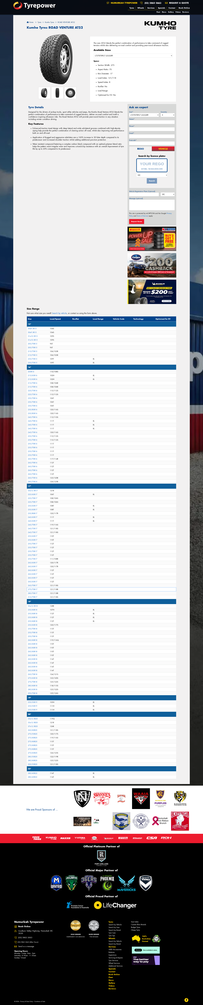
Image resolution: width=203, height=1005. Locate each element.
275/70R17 (32, 589)
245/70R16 (32, 417)
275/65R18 (32, 678)
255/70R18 (32, 629)
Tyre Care (112, 933)
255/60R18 (32, 614)
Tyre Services (113, 960)
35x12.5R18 (33, 606)
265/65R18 (32, 659)
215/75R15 (32, 351)
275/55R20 (32, 734)
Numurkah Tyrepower (123, 3)
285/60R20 (32, 760)
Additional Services (116, 966)
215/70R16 (32, 383)
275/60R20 (32, 738)
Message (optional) (136, 198)
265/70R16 (32, 459)
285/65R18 (32, 689)
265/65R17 (32, 563)
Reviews (185, 12)
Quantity (164, 112)
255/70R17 (32, 544)
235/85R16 (32, 410)
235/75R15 (32, 359)
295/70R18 (32, 693)
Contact (172, 8)
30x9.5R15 (32, 328)
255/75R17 (32, 559)
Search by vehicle (59, 313)
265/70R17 (32, 585)
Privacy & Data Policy (26, 1001)
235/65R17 (32, 506)
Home (31, 22)
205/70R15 (32, 344)
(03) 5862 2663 (153, 3)
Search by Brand (115, 930)
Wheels (140, 8)
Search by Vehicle (115, 925)
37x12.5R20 (33, 726)
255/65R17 (32, 536)
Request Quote (136, 221)
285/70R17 (32, 593)
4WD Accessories (115, 949)
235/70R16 (32, 398)
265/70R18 (32, 674)
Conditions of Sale (39, 1001)
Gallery (171, 12)
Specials (161, 8)
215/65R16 (32, 375)
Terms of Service (142, 216)
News (164, 12)
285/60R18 (32, 686)
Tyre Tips (112, 936)
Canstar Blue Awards (138, 924)
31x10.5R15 (33, 336)
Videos (178, 12)
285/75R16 (32, 482)
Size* (131, 112)
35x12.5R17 (33, 491)
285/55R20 (32, 757)
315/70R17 (32, 597)
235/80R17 (32, 513)
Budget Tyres (135, 927)
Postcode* (132, 140)
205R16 (31, 372)
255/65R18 (32, 625)
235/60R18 (32, 610)
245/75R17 (32, 528)
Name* (131, 119)
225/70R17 (32, 498)
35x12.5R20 (33, 722)
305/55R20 (32, 764)
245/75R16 (32, 432)
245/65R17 (32, 517)
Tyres (132, 8)
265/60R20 (32, 730)
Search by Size (114, 927)
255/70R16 (32, 436)
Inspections (112, 955)
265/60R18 (32, 640)
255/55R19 (32, 706)
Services (151, 8)
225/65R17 (32, 494)
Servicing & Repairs (116, 958)
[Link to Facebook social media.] (186, 1000)
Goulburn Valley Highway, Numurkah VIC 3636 (35, 932)
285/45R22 (32, 773)
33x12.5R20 (33, 719)
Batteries (112, 952)
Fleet (158, 12)
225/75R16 (32, 391)
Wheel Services (114, 963)
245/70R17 (32, 525)
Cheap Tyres (135, 930)
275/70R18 (32, 682)
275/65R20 (32, 753)
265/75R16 (32, 478)
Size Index (135, 922)
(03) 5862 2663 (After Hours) (28, 942)
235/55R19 (32, 702)
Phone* (131, 126)
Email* (131, 133)
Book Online (184, 8)
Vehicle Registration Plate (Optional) (142, 191)
